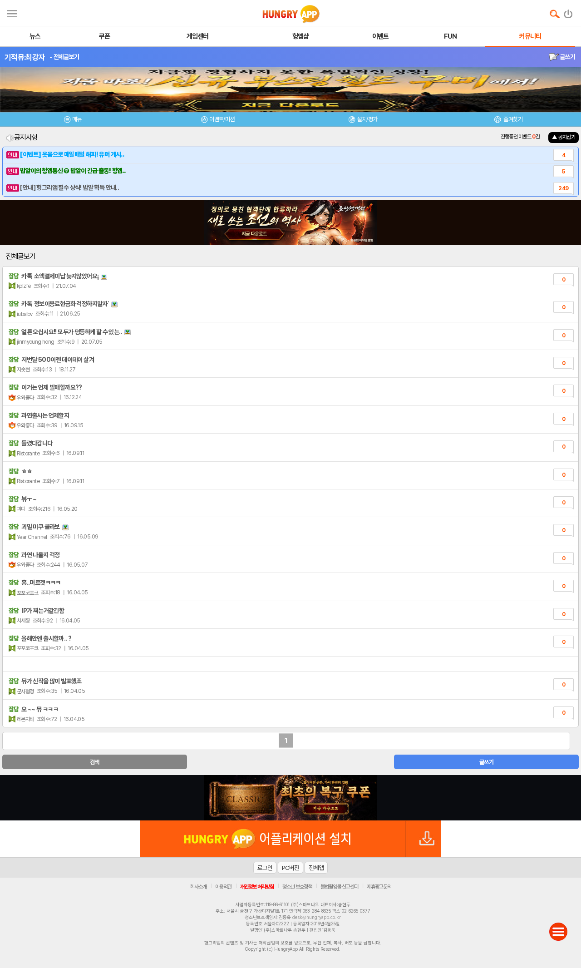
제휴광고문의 (379, 887)
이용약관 (223, 887)
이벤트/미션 (221, 119)
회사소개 (198, 887)
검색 (94, 762)
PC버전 (290, 867)
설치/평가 (367, 119)
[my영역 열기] (12, 12)
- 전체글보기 (64, 56)
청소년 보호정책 (297, 887)
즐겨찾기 (512, 119)
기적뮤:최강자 (25, 57)
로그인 (264, 867)
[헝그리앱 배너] (290, 797)
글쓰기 (567, 56)
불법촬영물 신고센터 (339, 887)
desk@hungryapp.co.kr (316, 917)
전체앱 (316, 867)
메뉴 (77, 119)
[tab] (72, 120)
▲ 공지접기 (563, 137)
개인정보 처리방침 (257, 887)
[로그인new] (568, 12)
